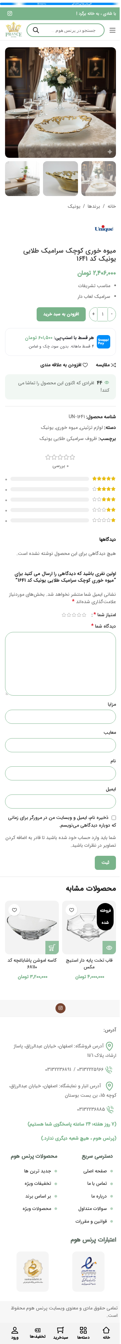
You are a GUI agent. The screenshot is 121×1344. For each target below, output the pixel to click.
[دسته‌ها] (83, 1330)
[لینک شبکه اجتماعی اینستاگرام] (9, 13)
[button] (52, 947)
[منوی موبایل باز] (112, 30)
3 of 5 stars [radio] (73, 615)
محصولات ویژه (37, 1208)
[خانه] (106, 1330)
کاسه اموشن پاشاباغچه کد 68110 (31, 964)
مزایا (112, 704)
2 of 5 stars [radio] (78, 615)
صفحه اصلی (95, 1171)
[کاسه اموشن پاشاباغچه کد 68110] (32, 927)
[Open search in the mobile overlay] (65, 30)
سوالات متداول (92, 1208)
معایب (110, 732)
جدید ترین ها (37, 1171)
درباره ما (99, 1196)
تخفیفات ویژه (38, 1183)
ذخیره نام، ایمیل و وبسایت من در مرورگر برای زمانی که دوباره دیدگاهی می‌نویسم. (62, 821)
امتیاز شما (104, 615)
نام (113, 761)
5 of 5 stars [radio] (63, 615)
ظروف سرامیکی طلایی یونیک (68, 438)
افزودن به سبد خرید (61, 314)
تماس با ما (97, 1183)
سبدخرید (60, 1337)
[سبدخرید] (60, 1330)
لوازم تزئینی (91, 427)
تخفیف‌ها (38, 1336)
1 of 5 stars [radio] (83, 615)
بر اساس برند (38, 1196)
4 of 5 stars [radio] (68, 615)
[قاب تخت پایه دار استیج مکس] (89, 927)
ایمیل (111, 789)
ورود (14, 1337)
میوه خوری (67, 427)
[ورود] (15, 1330)
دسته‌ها (83, 1337)
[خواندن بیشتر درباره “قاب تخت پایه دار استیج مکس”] (109, 947)
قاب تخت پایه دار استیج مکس (89, 964)
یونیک (74, 206)
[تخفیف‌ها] (38, 1330)
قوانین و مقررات (91, 1221)
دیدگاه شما (103, 626)
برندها (94, 206)
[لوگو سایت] (13, 30)
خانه (112, 206)
